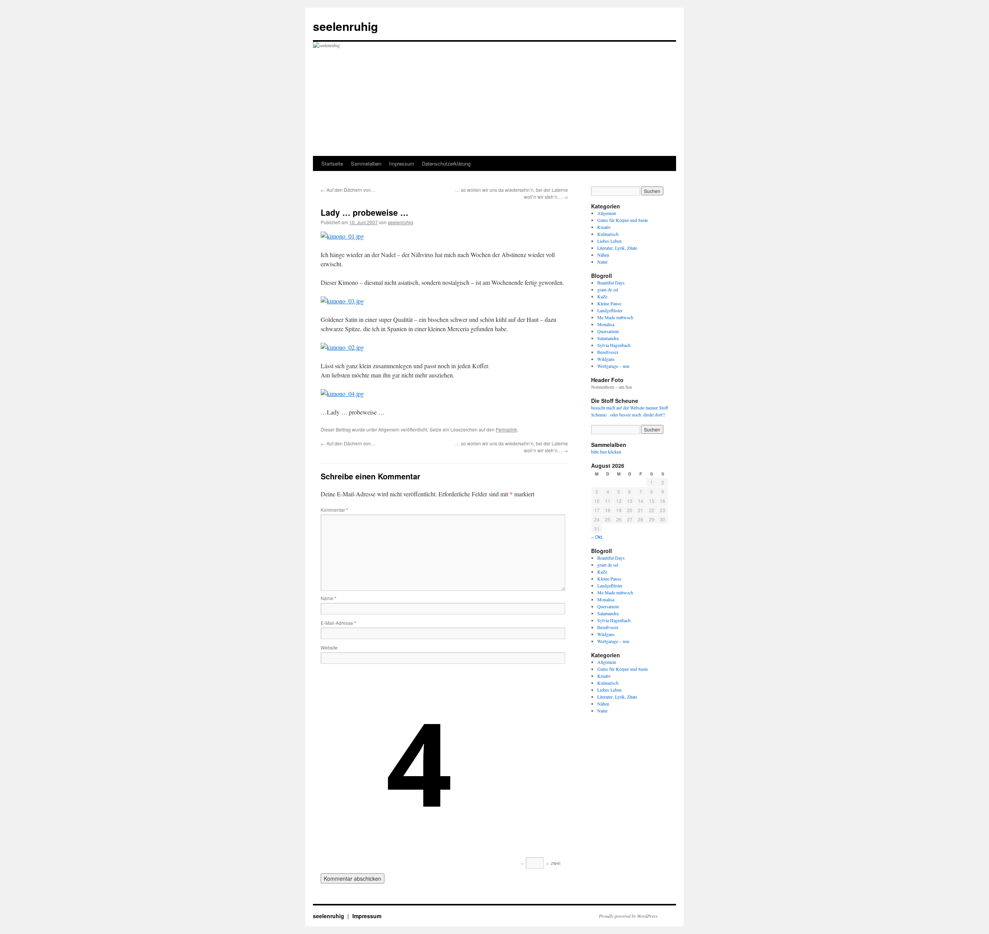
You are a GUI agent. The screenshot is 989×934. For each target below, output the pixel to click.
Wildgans (606, 359)
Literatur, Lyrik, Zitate (617, 248)
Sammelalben (366, 163)
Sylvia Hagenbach (613, 345)
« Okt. (597, 536)
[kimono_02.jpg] (342, 347)
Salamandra (608, 338)
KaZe (602, 296)
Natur (602, 262)
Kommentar (334, 509)
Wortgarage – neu (613, 366)
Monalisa (605, 324)
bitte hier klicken (606, 451)
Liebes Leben (609, 241)
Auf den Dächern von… (348, 189)
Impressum (401, 163)
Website (329, 647)
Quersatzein (608, 331)
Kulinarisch (608, 234)
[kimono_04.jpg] (342, 393)
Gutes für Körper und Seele (622, 220)
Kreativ (604, 227)
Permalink (506, 429)
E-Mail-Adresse (338, 622)
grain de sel (607, 289)
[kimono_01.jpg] (342, 236)
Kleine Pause (609, 303)
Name (328, 598)
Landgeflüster (609, 310)
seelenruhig (345, 26)
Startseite (332, 163)
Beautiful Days (611, 282)
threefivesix (608, 352)
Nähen (603, 255)
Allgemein (606, 213)
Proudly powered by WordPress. (629, 916)
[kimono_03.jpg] (342, 301)
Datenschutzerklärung (446, 163)
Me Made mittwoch (615, 317)
